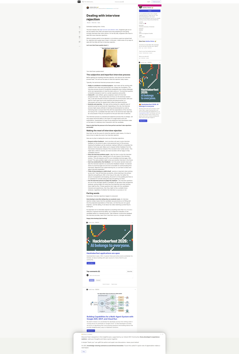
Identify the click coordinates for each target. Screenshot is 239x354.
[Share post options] (79, 46)
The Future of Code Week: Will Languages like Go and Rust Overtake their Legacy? (149, 46)
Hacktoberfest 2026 (144, 113)
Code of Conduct (106, 284)
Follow (149, 10)
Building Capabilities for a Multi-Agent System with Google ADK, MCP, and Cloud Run (110, 317)
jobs (99, 22)
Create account (156, 1)
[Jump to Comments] (80, 33)
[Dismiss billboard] (163, 334)
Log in (148, 1)
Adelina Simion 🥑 (94, 7)
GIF (118, 66)
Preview (98, 280)
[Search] (83, 2)
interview (94, 22)
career (89, 22)
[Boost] (80, 41)
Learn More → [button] (91, 263)
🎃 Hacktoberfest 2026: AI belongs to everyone (148, 105)
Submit (91, 280)
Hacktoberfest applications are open (103, 253)
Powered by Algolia (119, 1)
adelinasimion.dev (109, 8)
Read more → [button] (91, 330)
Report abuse (114, 284)
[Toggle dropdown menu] (132, 223)
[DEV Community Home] (79, 1)
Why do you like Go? (144, 57)
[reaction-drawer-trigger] (79, 28)
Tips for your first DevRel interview (147, 52)
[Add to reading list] (80, 37)
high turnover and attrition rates (109, 29)
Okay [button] (84, 351)
